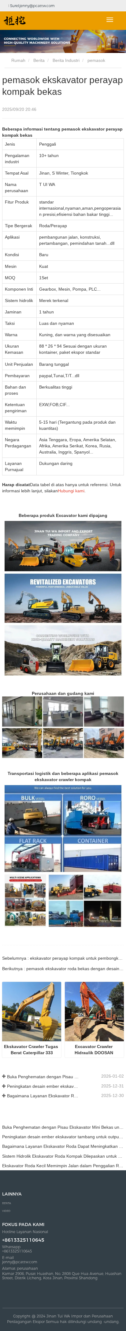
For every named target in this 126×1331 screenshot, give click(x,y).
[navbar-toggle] (110, 19)
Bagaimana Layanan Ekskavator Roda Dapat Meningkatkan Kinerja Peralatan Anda (43, 1095)
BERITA (6, 1203)
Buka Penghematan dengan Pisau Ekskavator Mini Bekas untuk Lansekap (43, 1076)
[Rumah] (15, 20)
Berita (39, 60)
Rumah (17, 60)
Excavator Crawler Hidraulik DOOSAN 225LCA (94, 1050)
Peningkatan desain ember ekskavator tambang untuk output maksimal (43, 1086)
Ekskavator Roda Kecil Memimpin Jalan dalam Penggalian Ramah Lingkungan (63, 1165)
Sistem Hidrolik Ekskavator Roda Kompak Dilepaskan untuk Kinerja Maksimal (63, 1156)
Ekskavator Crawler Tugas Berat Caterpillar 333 (31, 1049)
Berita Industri (66, 60)
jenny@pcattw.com (19, 1262)
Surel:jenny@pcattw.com (32, 5)
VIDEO (6, 1210)
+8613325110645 (23, 1240)
